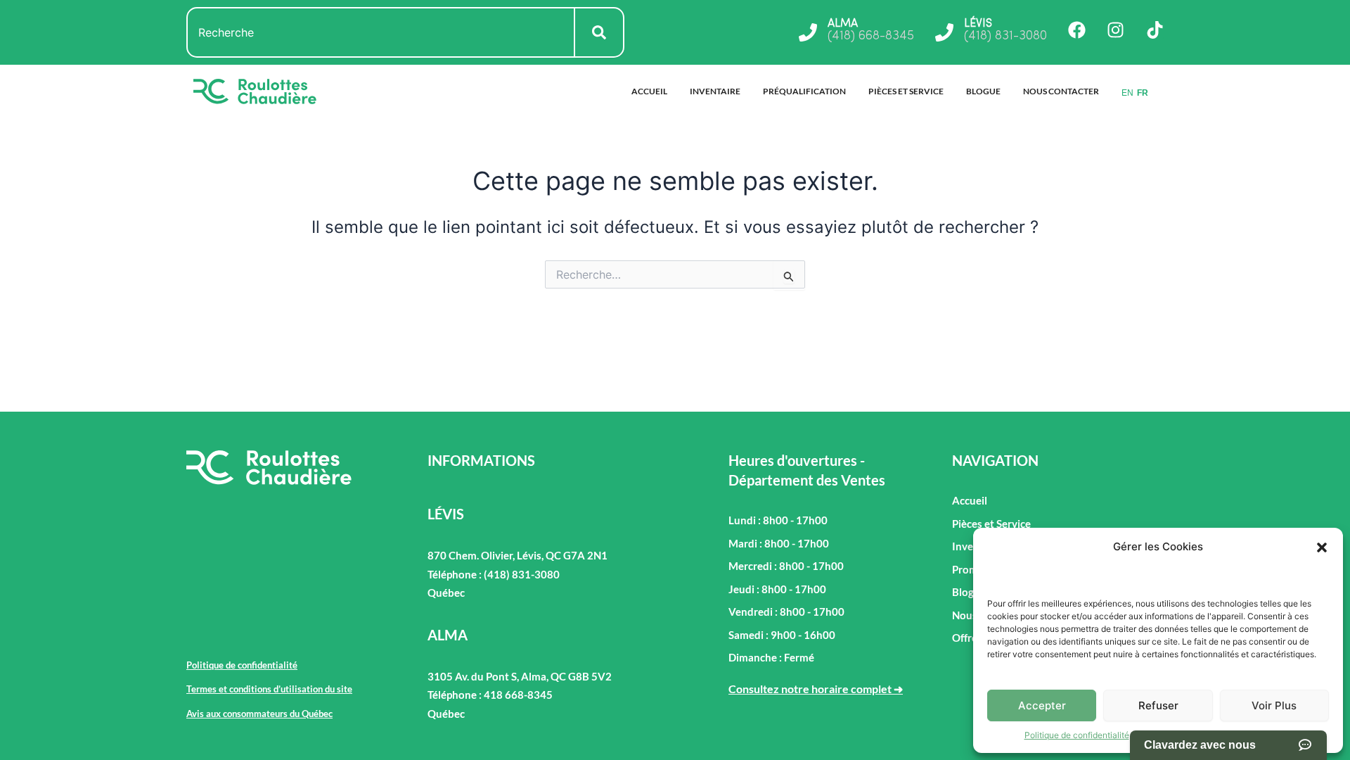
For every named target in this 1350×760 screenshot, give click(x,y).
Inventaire (715, 91)
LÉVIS (978, 24)
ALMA (843, 24)
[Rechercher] (599, 32)
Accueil (649, 91)
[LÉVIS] (944, 32)
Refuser (1158, 705)
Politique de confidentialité (1076, 735)
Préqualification (804, 91)
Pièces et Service (906, 91)
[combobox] (380, 32)
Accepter (1042, 705)
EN (1127, 93)
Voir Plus (1274, 705)
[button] (1322, 547)
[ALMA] (808, 32)
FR (1142, 93)
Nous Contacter (1061, 91)
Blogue (983, 91)
